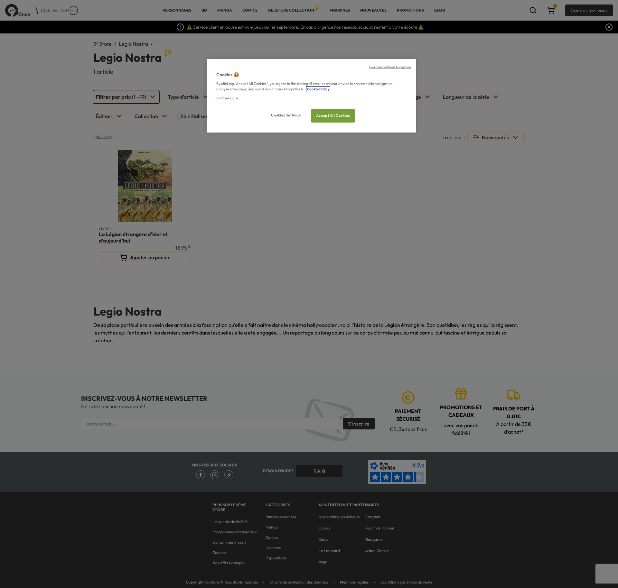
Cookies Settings (286, 115)
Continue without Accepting (390, 67)
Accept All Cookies (333, 115)
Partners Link (227, 98)
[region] (311, 96)
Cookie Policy (318, 89)
